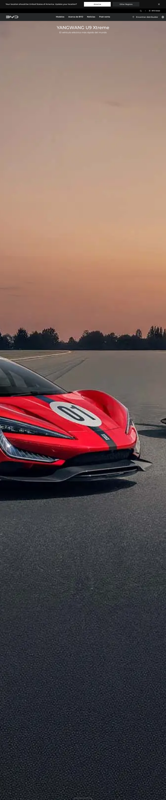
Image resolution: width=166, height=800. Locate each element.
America (97, 4)
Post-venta (104, 17)
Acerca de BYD (75, 17)
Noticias (91, 17)
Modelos (60, 17)
